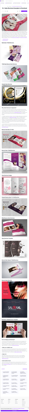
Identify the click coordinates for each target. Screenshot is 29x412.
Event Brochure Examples (7, 364)
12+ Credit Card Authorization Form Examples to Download (23, 372)
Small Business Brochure (17, 112)
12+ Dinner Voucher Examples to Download (23, 389)
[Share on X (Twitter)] (4, 11)
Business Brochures (5, 39)
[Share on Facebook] (5, 11)
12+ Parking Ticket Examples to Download (14, 386)
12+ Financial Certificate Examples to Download (6, 372)
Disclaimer (23, 404)
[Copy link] (2, 11)
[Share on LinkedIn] (7, 11)
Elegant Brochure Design (13, 117)
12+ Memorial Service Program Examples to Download (5, 376)
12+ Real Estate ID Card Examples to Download (6, 379)
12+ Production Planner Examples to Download (23, 375)
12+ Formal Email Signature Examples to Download (5, 392)
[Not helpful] (20, 11)
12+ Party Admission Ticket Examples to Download (22, 380)
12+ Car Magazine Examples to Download (14, 389)
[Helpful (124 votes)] (18, 11)
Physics (9, 400)
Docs (8, 403)
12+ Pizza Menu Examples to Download (23, 383)
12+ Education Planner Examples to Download (6, 383)
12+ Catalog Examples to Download (23, 386)
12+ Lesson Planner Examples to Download (14, 383)
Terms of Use (23, 403)
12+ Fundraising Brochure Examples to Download (15, 375)
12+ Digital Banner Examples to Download (14, 392)
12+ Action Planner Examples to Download (14, 379)
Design (10, 6)
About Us (23, 400)
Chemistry (2, 403)
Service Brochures (5, 40)
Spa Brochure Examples (23, 37)
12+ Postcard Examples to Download (6, 389)
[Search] (24, 1)
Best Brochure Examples (15, 37)
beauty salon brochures (15, 345)
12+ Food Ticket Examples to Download (6, 386)
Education (16, 403)
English (2, 400)
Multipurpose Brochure (5, 358)
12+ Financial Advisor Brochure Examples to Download (14, 372)
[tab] (2, 3)
